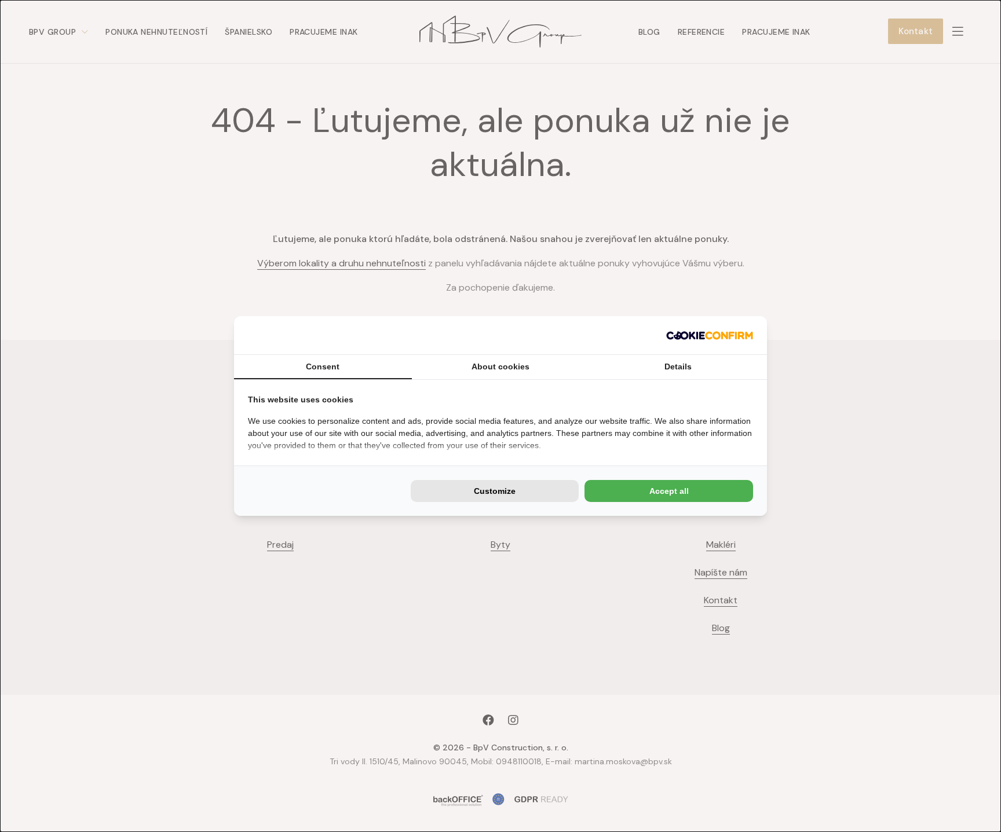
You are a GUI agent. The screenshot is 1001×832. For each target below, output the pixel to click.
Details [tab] (678, 366)
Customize (495, 491)
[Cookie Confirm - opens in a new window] (709, 335)
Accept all (669, 491)
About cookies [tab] (500, 366)
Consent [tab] (322, 366)
